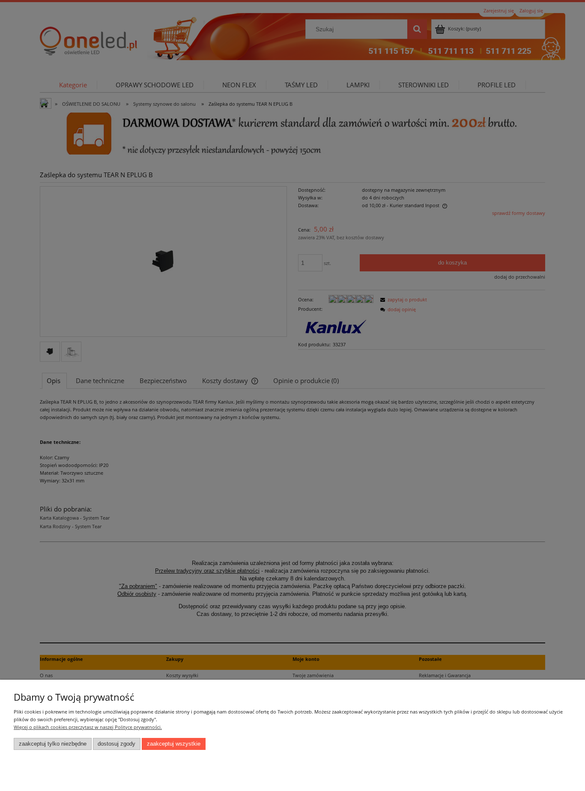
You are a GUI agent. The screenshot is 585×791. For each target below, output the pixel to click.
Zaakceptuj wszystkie (173, 744)
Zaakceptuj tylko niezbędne (53, 744)
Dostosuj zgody (116, 744)
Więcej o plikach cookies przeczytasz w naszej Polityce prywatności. (88, 727)
